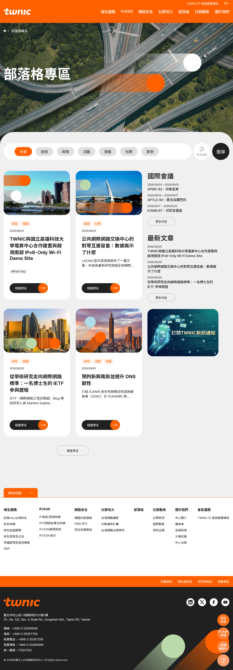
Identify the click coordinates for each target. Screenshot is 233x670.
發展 (107, 152)
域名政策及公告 (14, 536)
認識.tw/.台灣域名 (15, 518)
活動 (86, 152)
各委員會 (181, 530)
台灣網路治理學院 (113, 530)
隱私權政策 (185, 581)
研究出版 (159, 530)
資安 (150, 152)
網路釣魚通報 (83, 518)
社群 (129, 152)
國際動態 (159, 524)
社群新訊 (159, 518)
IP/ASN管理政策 (50, 529)
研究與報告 (205, 581)
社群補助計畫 (110, 524)
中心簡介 (181, 518)
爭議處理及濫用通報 (17, 542)
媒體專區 (223, 581)
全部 (23, 152)
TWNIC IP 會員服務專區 (202, 3)
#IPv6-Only (18, 271)
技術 (44, 152)
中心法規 (181, 542)
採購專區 (166, 581)
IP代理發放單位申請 (52, 523)
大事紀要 (181, 536)
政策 (65, 152)
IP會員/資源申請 (50, 517)
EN (226, 3)
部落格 (139, 510)
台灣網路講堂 (110, 518)
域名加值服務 (12, 530)
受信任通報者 (83, 529)
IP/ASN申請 (223, 633)
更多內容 (161, 221)
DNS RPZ (80, 523)
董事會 (179, 524)
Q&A (7, 548)
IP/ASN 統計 (47, 535)
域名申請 (9, 524)
